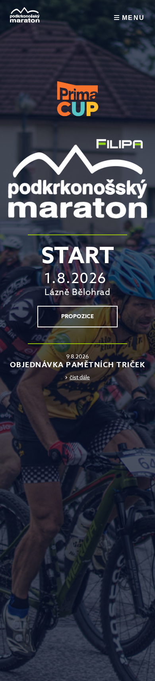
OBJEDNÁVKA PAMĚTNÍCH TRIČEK (77, 365)
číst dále (80, 377)
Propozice (77, 316)
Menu (133, 17)
